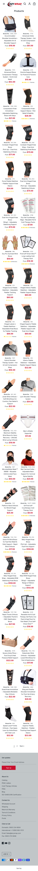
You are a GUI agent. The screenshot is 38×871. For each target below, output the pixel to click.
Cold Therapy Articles (9, 786)
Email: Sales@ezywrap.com (11, 833)
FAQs (3, 789)
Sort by (19, 868)
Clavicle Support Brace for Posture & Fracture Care (28, 74)
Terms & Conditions (8, 812)
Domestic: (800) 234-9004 (11, 827)
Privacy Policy (7, 815)
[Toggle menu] (4, 4)
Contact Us (6, 800)
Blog (3, 792)
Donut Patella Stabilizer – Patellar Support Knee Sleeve (10, 183)
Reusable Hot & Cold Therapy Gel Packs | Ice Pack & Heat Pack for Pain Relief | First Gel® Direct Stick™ (28, 619)
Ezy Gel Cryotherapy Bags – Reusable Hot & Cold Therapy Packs (28, 220)
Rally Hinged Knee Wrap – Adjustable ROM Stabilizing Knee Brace (10, 578)
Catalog (4, 780)
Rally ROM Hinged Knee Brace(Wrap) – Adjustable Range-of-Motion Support (28, 580)
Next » (22, 746)
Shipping (5, 807)
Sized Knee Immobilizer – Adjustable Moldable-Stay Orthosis (10, 692)
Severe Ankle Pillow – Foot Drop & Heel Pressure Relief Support (10, 655)
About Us (5, 776)
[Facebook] (3, 843)
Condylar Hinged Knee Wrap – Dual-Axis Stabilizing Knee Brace (28, 147)
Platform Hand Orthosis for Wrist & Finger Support (10, 508)
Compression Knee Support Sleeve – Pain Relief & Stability (28, 111)
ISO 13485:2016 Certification (11, 795)
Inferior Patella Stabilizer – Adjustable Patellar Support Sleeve (28, 362)
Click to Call (6, 824)
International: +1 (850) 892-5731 (13, 830)
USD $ (5, 854)
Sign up (8, 768)
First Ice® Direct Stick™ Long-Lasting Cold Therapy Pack (28, 256)
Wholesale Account (8, 804)
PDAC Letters (6, 783)
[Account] (29, 3)
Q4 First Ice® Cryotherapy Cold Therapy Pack (28, 508)
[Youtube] (6, 843)
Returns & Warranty (8, 809)
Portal (4, 818)
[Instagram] (9, 843)
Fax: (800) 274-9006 (9, 836)
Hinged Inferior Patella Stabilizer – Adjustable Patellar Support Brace (28, 290)
